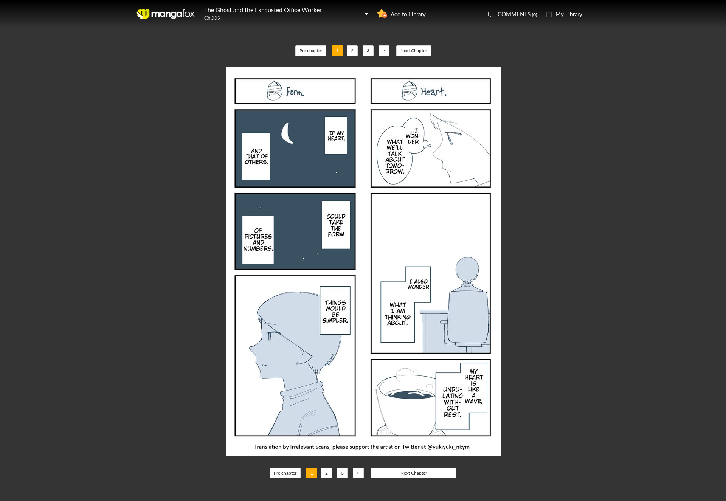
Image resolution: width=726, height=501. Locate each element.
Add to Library (408, 14)
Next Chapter (413, 50)
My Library (568, 14)
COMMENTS (517, 14)
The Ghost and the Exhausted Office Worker (263, 9)
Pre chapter (310, 50)
